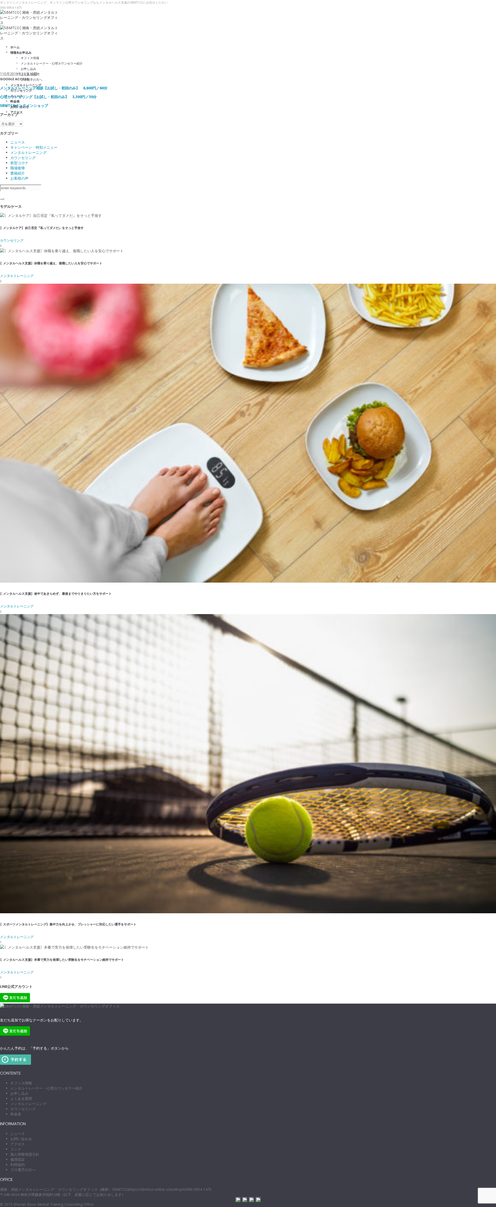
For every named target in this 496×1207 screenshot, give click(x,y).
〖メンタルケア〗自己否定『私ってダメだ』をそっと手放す (42, 228)
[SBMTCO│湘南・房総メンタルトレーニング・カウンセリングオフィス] (60, 1006)
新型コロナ (19, 162)
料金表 (15, 1113)
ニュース (17, 142)
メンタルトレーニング (28, 152)
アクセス (17, 1143)
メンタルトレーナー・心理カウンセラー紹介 (46, 1088)
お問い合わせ (21, 1138)
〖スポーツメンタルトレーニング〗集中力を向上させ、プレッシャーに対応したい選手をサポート (68, 924)
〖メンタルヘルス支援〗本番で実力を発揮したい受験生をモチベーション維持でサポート (62, 959)
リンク (15, 1149)
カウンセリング (23, 157)
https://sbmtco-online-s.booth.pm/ (157, 1189)
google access (14, 79)
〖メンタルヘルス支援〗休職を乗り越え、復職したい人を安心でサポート (51, 263)
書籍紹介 (17, 173)
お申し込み (19, 1093)
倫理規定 (17, 1159)
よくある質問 (21, 1098)
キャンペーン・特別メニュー (33, 147)
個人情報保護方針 (24, 1154)
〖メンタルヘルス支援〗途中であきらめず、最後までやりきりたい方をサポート (56, 593)
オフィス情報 (21, 1083)
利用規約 (17, 1164)
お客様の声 (19, 178)
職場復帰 (17, 167)
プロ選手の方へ (23, 1169)
